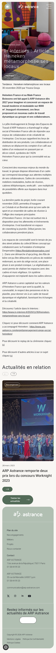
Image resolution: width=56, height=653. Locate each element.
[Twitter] (8, 596)
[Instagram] (15, 596)
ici (3, 345)
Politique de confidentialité (33, 639)
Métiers (10, 539)
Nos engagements (15, 535)
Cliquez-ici (28, 620)
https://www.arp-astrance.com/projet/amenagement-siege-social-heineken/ (26, 330)
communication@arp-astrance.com (23, 587)
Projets (10, 544)
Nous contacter (14, 549)
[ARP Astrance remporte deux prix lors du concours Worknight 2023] (28, 436)
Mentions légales (14, 639)
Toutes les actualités (15, 499)
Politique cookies (13, 643)
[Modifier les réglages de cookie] (6, 647)
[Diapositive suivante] (14, 374)
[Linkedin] (22, 596)
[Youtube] (29, 596)
